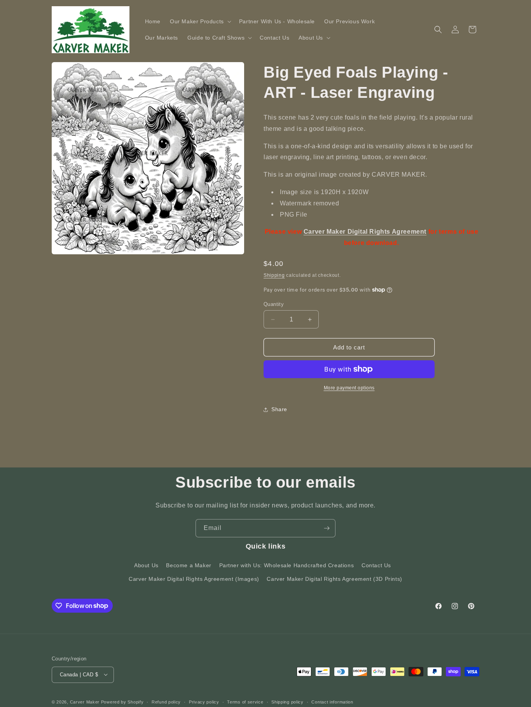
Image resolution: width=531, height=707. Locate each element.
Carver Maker (85, 701)
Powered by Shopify (122, 701)
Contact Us (376, 565)
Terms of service (245, 701)
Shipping (274, 275)
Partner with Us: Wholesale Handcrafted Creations (286, 565)
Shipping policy (287, 701)
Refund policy (166, 701)
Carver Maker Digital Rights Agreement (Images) (194, 579)
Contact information (332, 701)
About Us (146, 565)
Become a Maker (188, 565)
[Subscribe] (326, 528)
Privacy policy (204, 701)
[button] (199, 21)
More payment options (349, 388)
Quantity (274, 304)
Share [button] (279, 409)
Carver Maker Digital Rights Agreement (365, 231)
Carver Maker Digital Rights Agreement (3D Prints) (334, 579)
